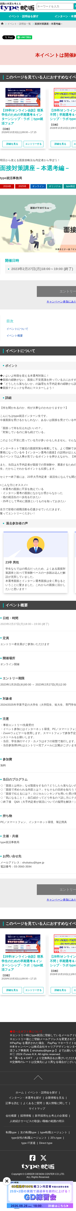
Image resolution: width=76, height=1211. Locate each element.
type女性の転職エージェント (29, 1137)
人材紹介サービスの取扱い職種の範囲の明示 (37, 1121)
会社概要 (11, 1115)
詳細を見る (12, 144)
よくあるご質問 (32, 1103)
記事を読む (12, 1103)
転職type (11, 1132)
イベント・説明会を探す (24, 16)
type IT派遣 (28, 1142)
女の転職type (28, 1132)
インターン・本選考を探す (25, 1097)
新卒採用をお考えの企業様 (51, 1115)
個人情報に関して (57, 1103)
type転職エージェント (53, 1132)
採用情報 (25, 1115)
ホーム (20, 1092)
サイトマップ (37, 1108)
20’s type (56, 1137)
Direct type (45, 1142)
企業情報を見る (54, 1097)
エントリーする (33, 144)
